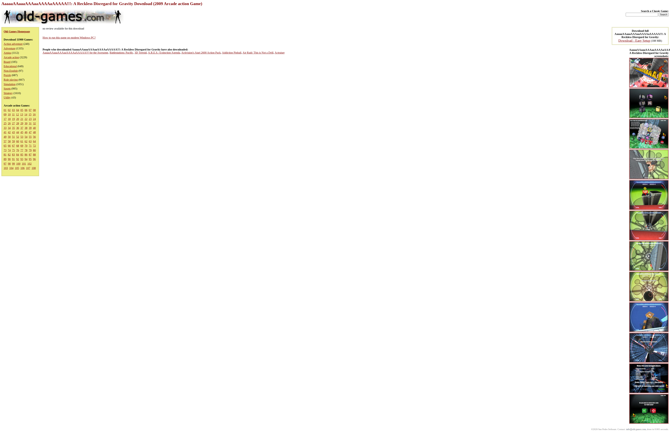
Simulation (10, 84)
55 (30, 136)
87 (30, 154)
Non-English (11, 70)
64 (34, 141)
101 (24, 163)
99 (13, 163)
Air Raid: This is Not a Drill (258, 52)
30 (26, 123)
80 (34, 150)
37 (21, 127)
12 (17, 114)
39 (30, 127)
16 (34, 114)
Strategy (8, 93)
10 (9, 114)
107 (28, 168)
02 (9, 110)
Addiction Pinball (231, 52)
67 (13, 145)
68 (17, 145)
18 (9, 119)
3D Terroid (141, 52)
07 (30, 110)
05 (21, 110)
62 (26, 141)
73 (5, 150)
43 (13, 132)
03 (13, 110)
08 (34, 110)
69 (21, 145)
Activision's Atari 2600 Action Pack (201, 52)
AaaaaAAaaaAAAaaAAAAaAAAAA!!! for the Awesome (75, 52)
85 (21, 154)
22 (26, 119)
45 (21, 132)
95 (30, 159)
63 (30, 141)
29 (21, 123)
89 (5, 159)
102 (29, 163)
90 (9, 159)
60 (17, 141)
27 (13, 123)
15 (30, 114)
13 (21, 114)
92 (17, 159)
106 (22, 168)
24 (34, 119)
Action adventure (13, 43)
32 (34, 123)
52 (17, 136)
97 (5, 163)
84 (17, 154)
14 (25, 114)
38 (26, 127)
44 (17, 132)
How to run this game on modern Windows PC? (69, 37)
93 (21, 159)
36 (17, 127)
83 (13, 154)
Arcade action (11, 57)
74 (9, 150)
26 (9, 123)
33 (5, 127)
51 (13, 136)
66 (9, 145)
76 (17, 150)
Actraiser (280, 52)
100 (18, 163)
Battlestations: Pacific (121, 52)
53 (21, 136)
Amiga (7, 52)
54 (26, 136)
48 (34, 132)
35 (13, 127)
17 (5, 119)
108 (34, 168)
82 (9, 154)
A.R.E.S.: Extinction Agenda (164, 52)
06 (26, 110)
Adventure (9, 48)
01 (5, 110)
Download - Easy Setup (634, 40)
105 (17, 168)
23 (30, 119)
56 (34, 136)
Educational (10, 66)
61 (21, 141)
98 (9, 163)
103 (6, 168)
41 (5, 132)
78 (26, 150)
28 (17, 123)
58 (9, 141)
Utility (7, 97)
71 (30, 145)
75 (13, 150)
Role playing (11, 79)
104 (11, 168)
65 (5, 145)
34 (9, 127)
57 (5, 141)
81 (5, 154)
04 (17, 110)
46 (26, 132)
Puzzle (7, 75)
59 (13, 141)
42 (9, 132)
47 (30, 132)
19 (13, 119)
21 (21, 119)
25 (5, 123)
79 (30, 150)
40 (34, 127)
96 (34, 159)
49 (5, 136)
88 (34, 154)
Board (7, 61)
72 (34, 145)
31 (30, 123)
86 (26, 154)
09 (5, 114)
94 (26, 159)
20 (17, 119)
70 (26, 145)
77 (21, 150)
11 (13, 114)
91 (13, 159)
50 (9, 136)
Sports (7, 88)
